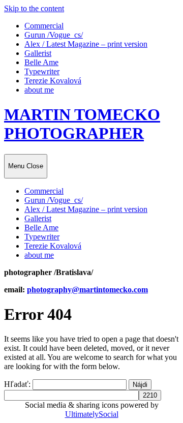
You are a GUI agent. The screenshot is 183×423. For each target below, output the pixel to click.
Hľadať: (17, 384)
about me (39, 89)
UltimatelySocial (91, 414)
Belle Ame (41, 62)
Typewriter (41, 71)
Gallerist (37, 53)
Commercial (44, 25)
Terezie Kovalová (52, 80)
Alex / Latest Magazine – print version (85, 44)
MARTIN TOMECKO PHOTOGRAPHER (82, 123)
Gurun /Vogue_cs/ (53, 35)
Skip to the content (34, 8)
